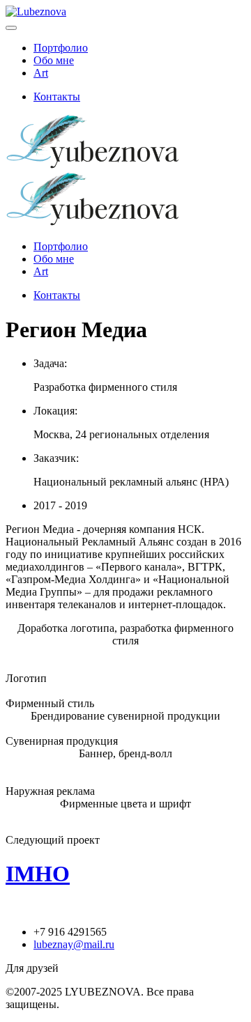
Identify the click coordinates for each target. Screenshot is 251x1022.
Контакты (56, 96)
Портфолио (60, 48)
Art (40, 73)
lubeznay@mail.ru (73, 944)
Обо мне (53, 60)
